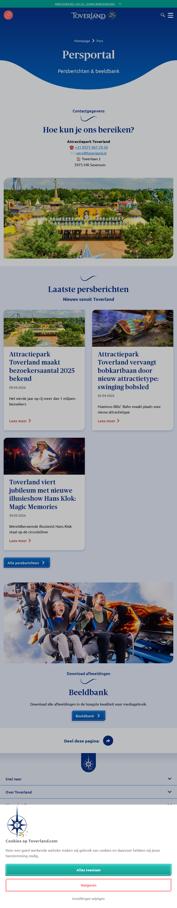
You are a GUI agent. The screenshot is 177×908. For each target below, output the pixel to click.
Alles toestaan (89, 870)
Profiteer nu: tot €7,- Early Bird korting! (85, 4)
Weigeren (89, 885)
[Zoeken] (163, 15)
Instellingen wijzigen (88, 898)
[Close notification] (120, 4)
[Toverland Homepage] (88, 15)
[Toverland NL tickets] (8, 15)
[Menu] (170, 15)
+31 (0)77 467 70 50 (91, 147)
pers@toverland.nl (91, 153)
